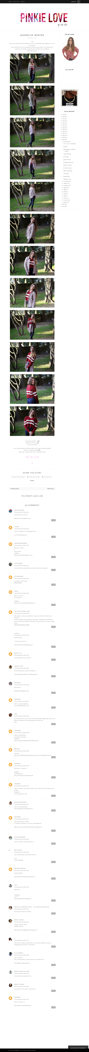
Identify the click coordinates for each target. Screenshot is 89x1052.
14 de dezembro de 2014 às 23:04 (21, 613)
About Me (16, 1)
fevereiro (66, 200)
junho (65, 191)
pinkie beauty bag (67, 170)
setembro (66, 185)
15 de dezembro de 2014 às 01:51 (21, 701)
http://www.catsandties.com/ (22, 518)
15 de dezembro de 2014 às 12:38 (21, 765)
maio (65, 193)
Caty (15, 885)
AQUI (39, 450)
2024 (63, 118)
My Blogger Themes (18, 1050)
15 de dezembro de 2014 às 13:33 (21, 786)
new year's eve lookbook (69, 143)
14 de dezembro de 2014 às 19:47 (21, 512)
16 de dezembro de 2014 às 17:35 (21, 909)
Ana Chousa (18, 850)
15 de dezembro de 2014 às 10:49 (21, 751)
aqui (38, 441)
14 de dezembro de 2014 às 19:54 (21, 545)
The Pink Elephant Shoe (22, 611)
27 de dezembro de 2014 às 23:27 (21, 999)
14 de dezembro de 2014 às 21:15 (21, 565)
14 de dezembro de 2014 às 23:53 (21, 635)
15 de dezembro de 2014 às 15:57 (21, 804)
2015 (63, 137)
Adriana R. (17, 682)
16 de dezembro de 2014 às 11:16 (21, 870)
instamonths (66, 176)
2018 (63, 131)
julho (65, 189)
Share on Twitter (34, 476)
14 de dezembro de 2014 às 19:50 (21, 528)
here (15, 722)
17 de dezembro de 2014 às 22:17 (21, 940)
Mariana (17, 749)
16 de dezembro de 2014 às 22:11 (21, 922)
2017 (63, 133)
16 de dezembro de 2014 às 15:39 (21, 887)
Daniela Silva (18, 666)
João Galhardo (19, 510)
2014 (63, 139)
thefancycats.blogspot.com (21, 691)
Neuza (16, 591)
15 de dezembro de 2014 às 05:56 (21, 716)
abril (65, 196)
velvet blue (66, 173)
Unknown (17, 699)
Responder (53, 520)
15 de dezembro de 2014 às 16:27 (21, 819)
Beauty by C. (18, 653)
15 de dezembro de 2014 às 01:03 (21, 684)
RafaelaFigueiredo (20, 802)
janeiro (65, 202)
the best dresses (67, 168)
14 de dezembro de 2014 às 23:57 (21, 655)
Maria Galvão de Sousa (21, 971)
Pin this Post (47, 476)
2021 (63, 125)
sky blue (65, 146)
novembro (66, 181)
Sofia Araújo (18, 563)
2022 (63, 122)
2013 (63, 204)
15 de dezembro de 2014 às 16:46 (21, 839)
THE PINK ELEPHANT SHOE (22, 625)
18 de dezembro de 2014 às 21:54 (21, 973)
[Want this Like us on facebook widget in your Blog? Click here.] (87, 1050)
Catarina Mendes (20, 837)
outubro (66, 183)
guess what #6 (67, 159)
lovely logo (66, 156)
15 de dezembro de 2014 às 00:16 (21, 668)
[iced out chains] (69, 106)
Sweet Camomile (18, 860)
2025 (63, 116)
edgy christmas (67, 154)
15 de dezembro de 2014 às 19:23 (21, 852)
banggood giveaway (68, 162)
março (65, 198)
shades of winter (67, 165)
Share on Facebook (19, 476)
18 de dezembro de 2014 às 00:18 (21, 955)
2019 (63, 129)
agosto (65, 187)
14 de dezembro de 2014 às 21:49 (21, 593)
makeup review (67, 179)
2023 (63, 120)
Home (10, 1)
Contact (23, 1)
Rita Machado (18, 576)
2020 (63, 127)
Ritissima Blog (18, 582)
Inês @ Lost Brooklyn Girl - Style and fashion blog (31, 907)
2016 (63, 135)
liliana (16, 526)
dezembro (66, 141)
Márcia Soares (19, 920)
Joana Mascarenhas (20, 543)
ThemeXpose (33, 1050)
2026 (63, 114)
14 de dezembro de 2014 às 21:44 (21, 578)
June (15, 714)
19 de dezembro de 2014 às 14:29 (21, 986)
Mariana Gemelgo (20, 868)
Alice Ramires (18, 953)
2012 (63, 206)
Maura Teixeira (19, 984)
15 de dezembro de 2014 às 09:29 (21, 732)
